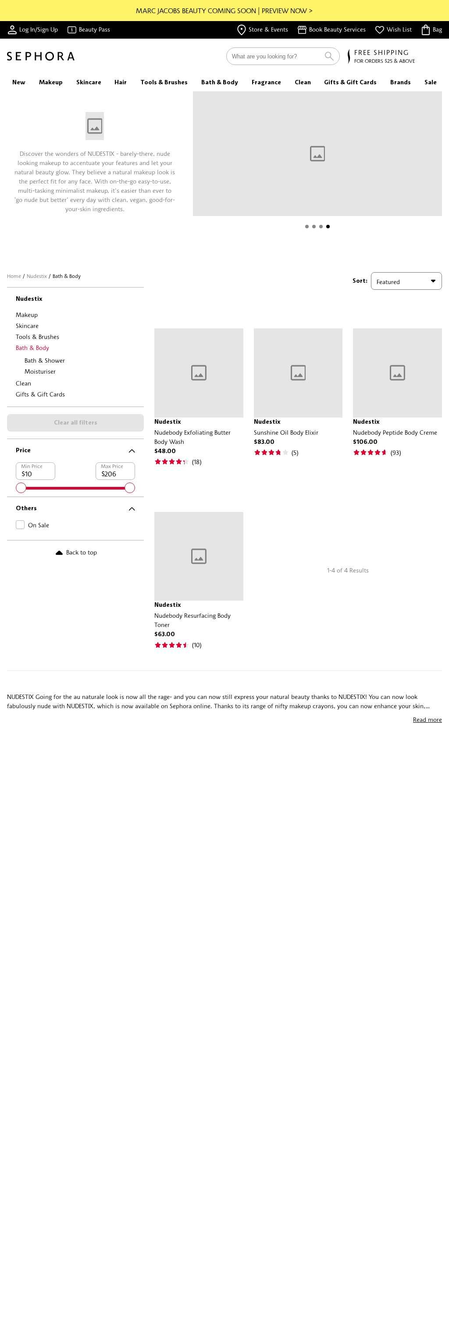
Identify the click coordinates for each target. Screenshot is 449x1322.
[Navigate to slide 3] (320, 226)
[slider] (21, 488)
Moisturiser (40, 371)
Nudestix (37, 276)
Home (14, 276)
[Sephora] (41, 56)
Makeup (27, 314)
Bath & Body (32, 347)
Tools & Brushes (37, 336)
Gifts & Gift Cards (40, 394)
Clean (23, 383)
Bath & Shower (45, 360)
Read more (427, 719)
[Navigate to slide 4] (327, 226)
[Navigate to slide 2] (313, 226)
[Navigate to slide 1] (306, 226)
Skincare (27, 325)
